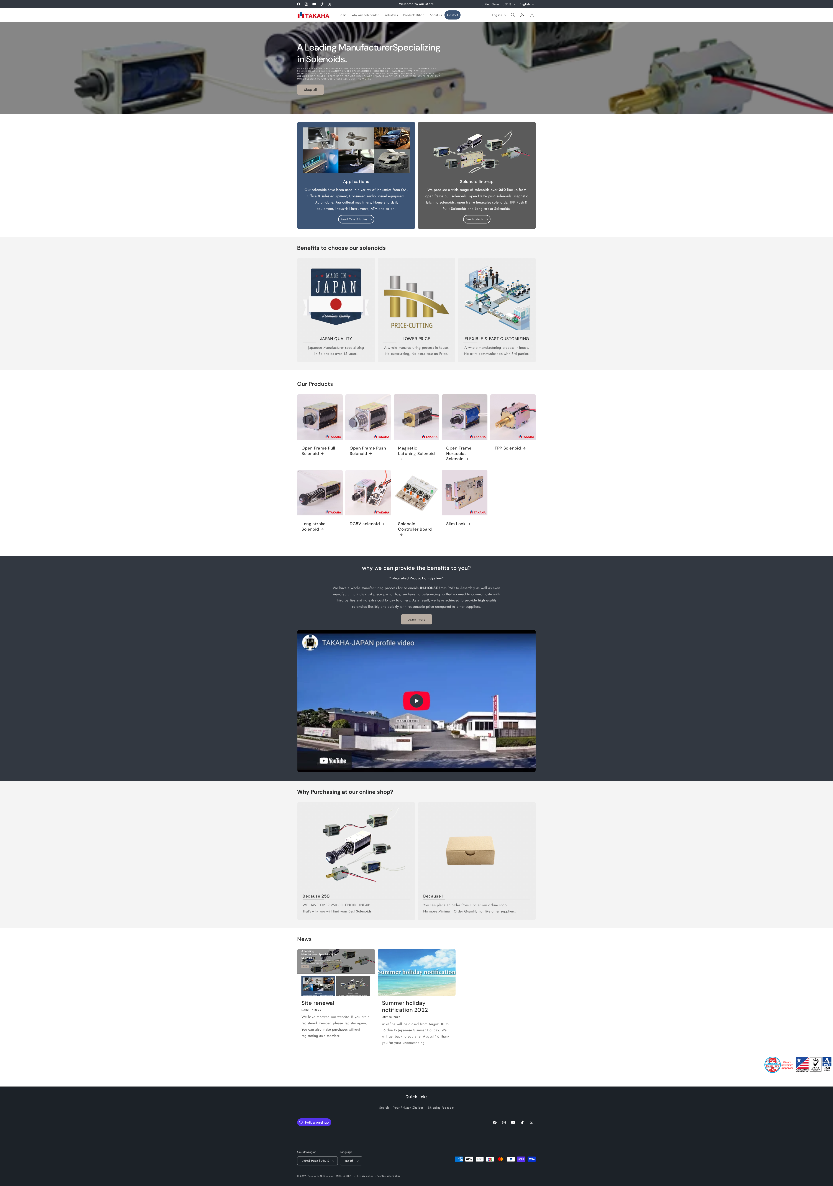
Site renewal (318, 1003)
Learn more (417, 619)
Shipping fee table (441, 1107)
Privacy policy (365, 1176)
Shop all (310, 89)
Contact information (388, 1176)
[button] (513, 15)
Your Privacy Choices (408, 1107)
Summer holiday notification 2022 (405, 1006)
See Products (474, 219)
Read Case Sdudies (354, 219)
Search (384, 1107)
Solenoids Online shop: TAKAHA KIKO (330, 1176)
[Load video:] (416, 701)
